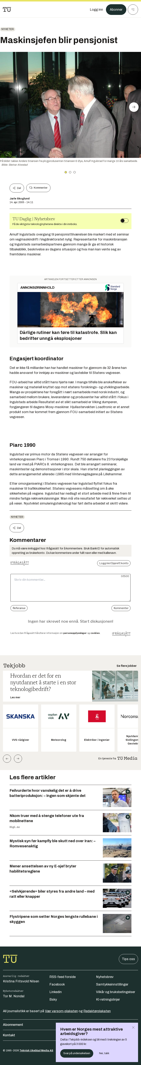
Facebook (57, 984)
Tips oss (128, 959)
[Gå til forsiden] (7, 10)
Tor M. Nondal (13, 996)
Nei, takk (104, 1053)
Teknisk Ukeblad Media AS (36, 1050)
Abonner (116, 9)
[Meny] (133, 9)
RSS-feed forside (62, 977)
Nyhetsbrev (104, 977)
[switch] (124, 220)
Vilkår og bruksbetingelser (115, 992)
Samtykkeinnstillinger (112, 984)
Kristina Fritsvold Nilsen (21, 981)
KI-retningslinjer (108, 999)
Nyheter (7, 29)
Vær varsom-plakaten (61, 1011)
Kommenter (40, 187)
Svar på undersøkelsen (76, 1053)
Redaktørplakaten (97, 1011)
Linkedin (55, 992)
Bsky (53, 999)
